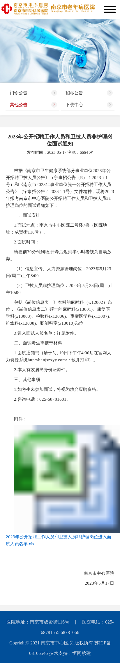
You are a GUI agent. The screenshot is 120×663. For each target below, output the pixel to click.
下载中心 (74, 104)
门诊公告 (18, 93)
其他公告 (18, 104)
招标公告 (74, 93)
